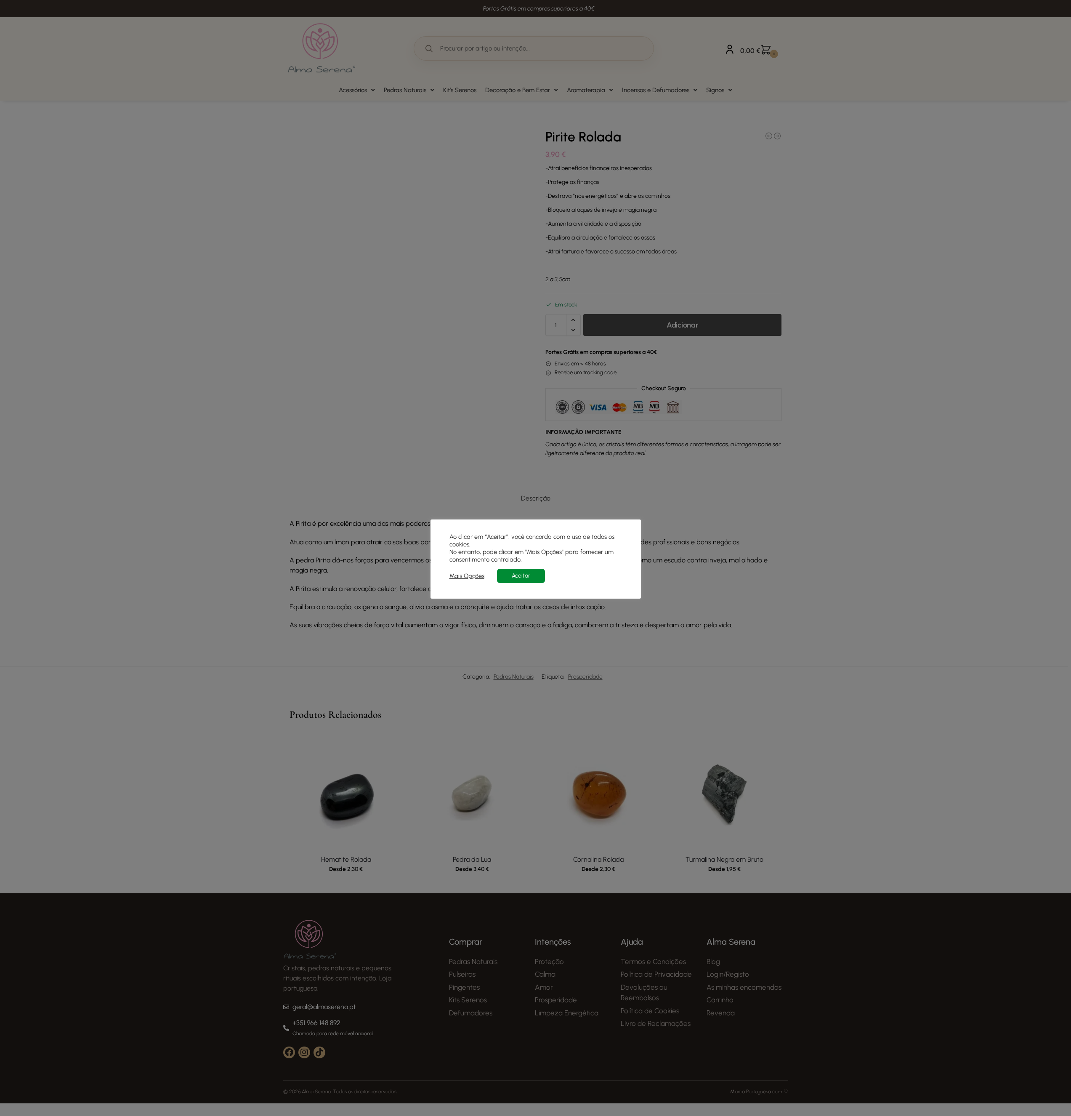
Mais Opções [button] (466, 576)
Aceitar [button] (521, 575)
